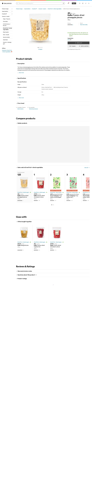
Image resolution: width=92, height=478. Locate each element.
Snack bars (5, 39)
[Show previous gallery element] (16, 28)
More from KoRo (83, 24)
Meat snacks (6, 32)
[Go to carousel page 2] (52, 198)
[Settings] (68, 3)
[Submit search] (17, 3)
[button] (78, 34)
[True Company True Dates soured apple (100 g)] (57, 180)
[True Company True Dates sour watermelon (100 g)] (73, 180)
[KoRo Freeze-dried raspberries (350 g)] (40, 232)
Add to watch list (84, 46)
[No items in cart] (89, 3)
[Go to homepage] (6, 3)
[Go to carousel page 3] (53, 198)
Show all (86, 123)
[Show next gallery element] (65, 28)
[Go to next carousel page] (87, 140)
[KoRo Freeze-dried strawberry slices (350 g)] (40, 140)
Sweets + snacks (5, 16)
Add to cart (79, 43)
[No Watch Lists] (86, 3)
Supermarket (5, 11)
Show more (21, 72)
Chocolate (5, 21)
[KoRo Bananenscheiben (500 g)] (73, 140)
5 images (40, 49)
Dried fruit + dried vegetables (7, 28)
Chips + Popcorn (6, 19)
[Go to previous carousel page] (18, 140)
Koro (69, 39)
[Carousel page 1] (51, 198)
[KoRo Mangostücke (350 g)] (57, 140)
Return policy (20, 109)
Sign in (74, 3)
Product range (5, 8)
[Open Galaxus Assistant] (80, 3)
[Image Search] (63, 3)
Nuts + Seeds (6, 34)
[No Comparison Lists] (83, 3)
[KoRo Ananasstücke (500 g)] (24, 140)
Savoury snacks (6, 37)
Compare (73, 46)
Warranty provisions (33, 109)
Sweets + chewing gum (7, 43)
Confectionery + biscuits (6, 24)
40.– (70, 13)
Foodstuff (4, 14)
